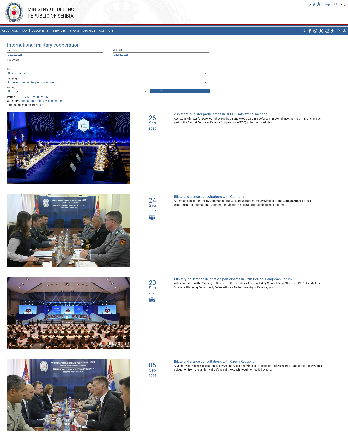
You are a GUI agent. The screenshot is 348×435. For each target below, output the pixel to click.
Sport (74, 30)
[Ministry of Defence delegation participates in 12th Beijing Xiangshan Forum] (69, 312)
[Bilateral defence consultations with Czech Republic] (69, 395)
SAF (24, 30)
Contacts (106, 30)
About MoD (10, 30)
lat (335, 4)
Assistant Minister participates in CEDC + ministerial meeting (221, 114)
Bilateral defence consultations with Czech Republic (214, 361)
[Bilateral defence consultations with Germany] (69, 230)
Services (59, 30)
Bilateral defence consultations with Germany (209, 196)
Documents (40, 30)
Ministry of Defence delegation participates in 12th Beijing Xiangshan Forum (233, 279)
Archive (89, 30)
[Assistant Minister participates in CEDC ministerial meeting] (69, 147)
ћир (327, 4)
